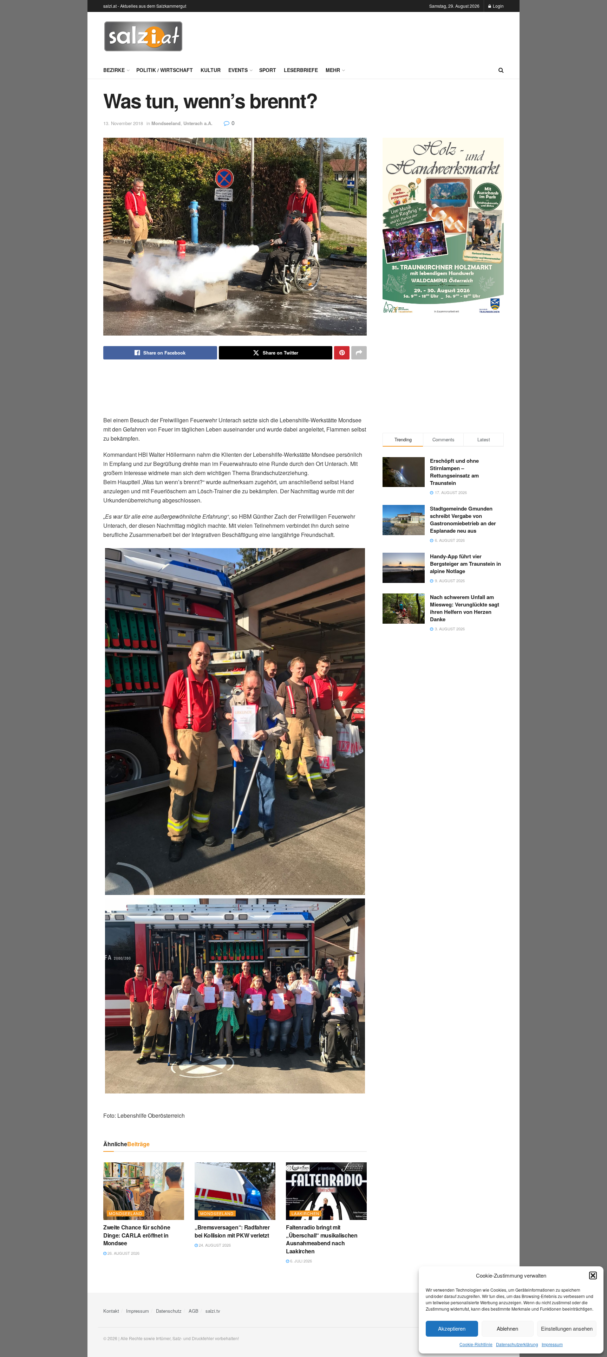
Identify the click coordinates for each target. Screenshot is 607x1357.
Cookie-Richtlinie (475, 1344)
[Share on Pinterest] (342, 352)
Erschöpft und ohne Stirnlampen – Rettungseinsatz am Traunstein (454, 472)
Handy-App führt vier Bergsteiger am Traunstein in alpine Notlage (465, 563)
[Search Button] (501, 70)
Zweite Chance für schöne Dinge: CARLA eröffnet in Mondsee (136, 1235)
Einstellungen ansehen (567, 1328)
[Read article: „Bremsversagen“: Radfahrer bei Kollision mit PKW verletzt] (235, 1191)
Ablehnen (507, 1328)
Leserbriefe (301, 69)
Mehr (333, 69)
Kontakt (111, 1310)
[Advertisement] (376, 35)
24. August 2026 (214, 1245)
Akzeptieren (451, 1328)
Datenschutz (169, 1310)
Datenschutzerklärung (517, 1344)
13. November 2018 (123, 123)
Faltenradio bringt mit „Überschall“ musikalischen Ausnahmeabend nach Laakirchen (322, 1239)
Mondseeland (166, 123)
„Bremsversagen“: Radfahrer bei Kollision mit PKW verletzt (232, 1231)
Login (498, 6)
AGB (193, 1310)
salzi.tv (212, 1310)
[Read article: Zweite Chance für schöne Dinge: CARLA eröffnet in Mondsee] (143, 1191)
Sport (267, 69)
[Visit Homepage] (143, 36)
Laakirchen (305, 1213)
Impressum (552, 1344)
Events (238, 69)
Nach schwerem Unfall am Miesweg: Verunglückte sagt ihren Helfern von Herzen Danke (464, 608)
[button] (592, 1275)
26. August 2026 (122, 1253)
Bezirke (114, 69)
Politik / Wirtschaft (164, 69)
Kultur (211, 69)
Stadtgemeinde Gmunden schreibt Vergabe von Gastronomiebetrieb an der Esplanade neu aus (463, 519)
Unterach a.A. (198, 123)
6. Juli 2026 (300, 1261)
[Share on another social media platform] (359, 352)
